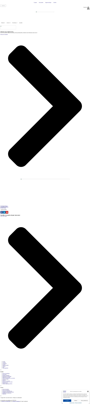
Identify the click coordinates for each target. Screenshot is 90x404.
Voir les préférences (84, 400)
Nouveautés (4, 374)
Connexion (85, 7)
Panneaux (4, 380)
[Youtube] (7, 212)
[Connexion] (88, 8)
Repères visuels (5, 382)
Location (3, 364)
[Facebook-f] (1, 212)
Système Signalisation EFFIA (7, 383)
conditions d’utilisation (16, 401)
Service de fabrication (6, 390)
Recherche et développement (7, 391)
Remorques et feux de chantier (7, 381)
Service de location (5, 389)
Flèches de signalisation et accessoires (8, 378)
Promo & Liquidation (6, 373)
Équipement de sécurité (6, 377)
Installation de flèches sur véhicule (8, 392)
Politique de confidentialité (78, 402)
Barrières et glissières (5, 375)
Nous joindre (41, 2)
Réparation (4, 393)
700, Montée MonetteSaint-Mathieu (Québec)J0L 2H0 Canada (4, 207)
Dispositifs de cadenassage (6, 376)
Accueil (3, 361)
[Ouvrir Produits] (4, 22)
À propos (35, 2)
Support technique (48, 2)
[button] (87, 391)
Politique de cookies (72, 402)
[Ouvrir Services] (10, 22)
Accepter (67, 400)
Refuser (75, 400)
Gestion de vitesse (5, 379)
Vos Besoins (4, 363)
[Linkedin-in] (4, 212)
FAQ (3, 367)
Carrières (54, 2)
